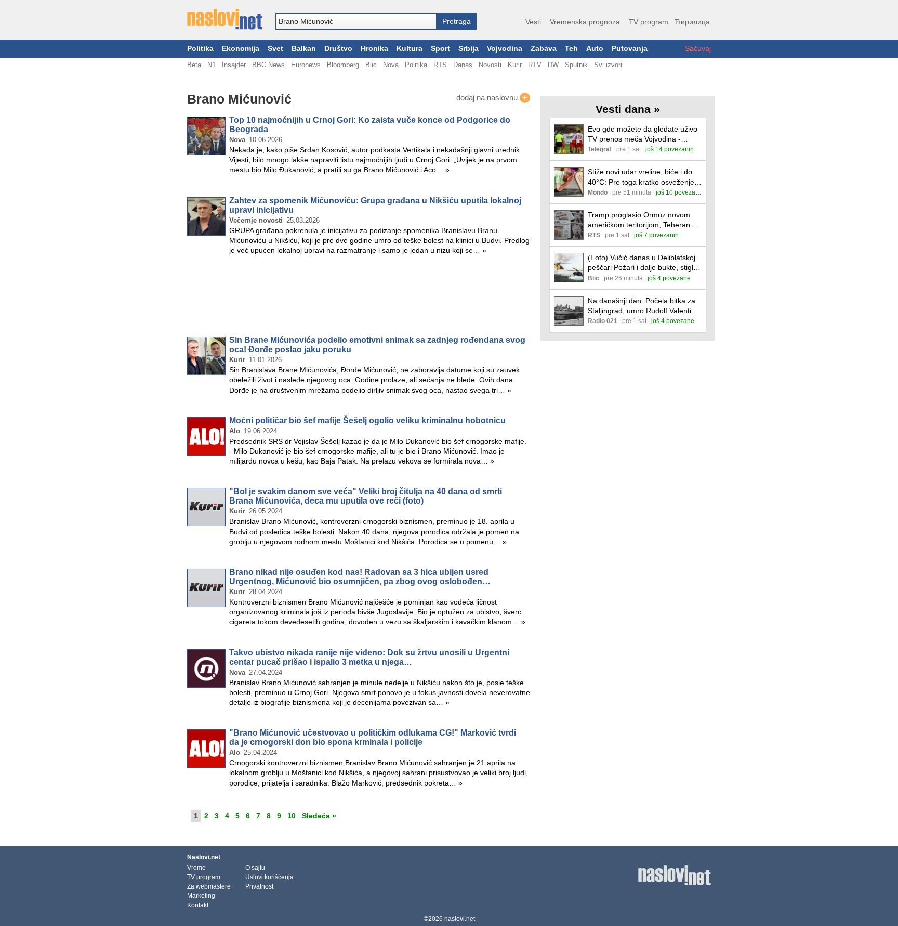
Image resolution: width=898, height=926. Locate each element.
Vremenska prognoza (585, 22)
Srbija (468, 49)
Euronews (306, 65)
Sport (440, 49)
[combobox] (356, 21)
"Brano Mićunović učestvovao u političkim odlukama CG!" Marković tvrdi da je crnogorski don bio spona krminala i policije (372, 737)
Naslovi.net (203, 857)
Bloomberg (343, 65)
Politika (200, 49)
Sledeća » (319, 816)
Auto (594, 49)
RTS (440, 65)
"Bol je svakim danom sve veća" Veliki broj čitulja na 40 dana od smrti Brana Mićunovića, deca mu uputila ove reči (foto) (365, 496)
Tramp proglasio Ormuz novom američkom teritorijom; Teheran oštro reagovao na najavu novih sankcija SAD (640, 220)
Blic (371, 65)
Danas (462, 65)
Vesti (533, 22)
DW (553, 65)
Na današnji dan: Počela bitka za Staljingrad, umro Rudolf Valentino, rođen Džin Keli (645, 306)
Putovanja (630, 49)
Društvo (338, 49)
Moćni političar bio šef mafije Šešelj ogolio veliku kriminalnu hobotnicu (367, 420)
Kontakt (197, 905)
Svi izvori (608, 65)
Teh (571, 49)
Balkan (304, 49)
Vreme (196, 867)
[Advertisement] (358, 297)
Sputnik (576, 65)
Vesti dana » (628, 109)
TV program (648, 22)
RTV (535, 65)
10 (291, 816)
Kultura (409, 49)
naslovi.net (459, 918)
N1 (211, 65)
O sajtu (255, 867)
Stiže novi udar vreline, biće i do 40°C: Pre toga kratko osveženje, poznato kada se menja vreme (642, 177)
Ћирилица (692, 22)
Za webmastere (209, 886)
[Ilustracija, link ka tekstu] (569, 140)
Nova (391, 65)
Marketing (201, 895)
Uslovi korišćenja (269, 877)
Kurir (515, 65)
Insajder (234, 65)
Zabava (544, 49)
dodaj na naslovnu (491, 97)
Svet (275, 49)
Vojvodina (504, 49)
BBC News (268, 65)
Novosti (490, 65)
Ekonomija (240, 49)
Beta (194, 65)
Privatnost (259, 886)
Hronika (374, 49)
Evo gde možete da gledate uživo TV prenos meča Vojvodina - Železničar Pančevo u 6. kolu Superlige (642, 134)
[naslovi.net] (224, 19)
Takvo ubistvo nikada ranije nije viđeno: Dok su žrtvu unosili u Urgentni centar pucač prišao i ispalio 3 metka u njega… (369, 657)
